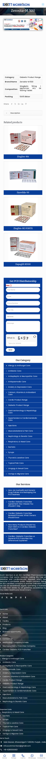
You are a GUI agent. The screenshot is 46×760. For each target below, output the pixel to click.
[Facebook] (2, 597)
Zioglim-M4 (23, 156)
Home (5, 614)
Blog (4, 628)
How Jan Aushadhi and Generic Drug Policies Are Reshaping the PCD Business (22, 492)
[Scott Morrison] (16, 3)
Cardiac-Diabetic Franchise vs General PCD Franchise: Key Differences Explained (21, 538)
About (5, 617)
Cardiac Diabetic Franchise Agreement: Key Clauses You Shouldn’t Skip (20, 504)
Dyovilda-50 (23, 192)
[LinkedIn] (11, 597)
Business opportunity (12, 631)
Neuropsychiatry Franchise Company (19, 646)
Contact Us (8, 639)
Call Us (23, 758)
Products (6, 624)
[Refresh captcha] (34, 336)
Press (5, 635)
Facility (6, 621)
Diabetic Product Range (30, 77)
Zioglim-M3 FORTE (23, 228)
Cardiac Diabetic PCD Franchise (17, 649)
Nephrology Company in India (15, 642)
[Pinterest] (16, 597)
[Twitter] (7, 597)
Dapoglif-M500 (23, 264)
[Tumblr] (25, 597)
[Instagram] (21, 597)
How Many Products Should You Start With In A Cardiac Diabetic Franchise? (22, 527)
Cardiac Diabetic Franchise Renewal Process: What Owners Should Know (22, 515)
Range (13, 758)
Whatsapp (32, 758)
